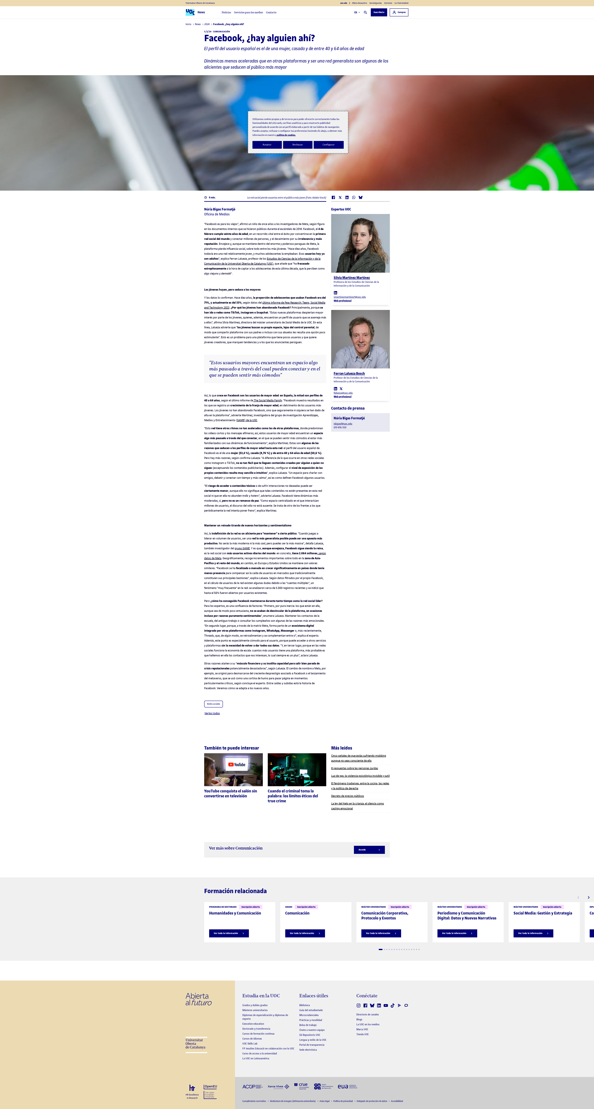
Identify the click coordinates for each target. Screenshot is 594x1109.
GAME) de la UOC (247, 420)
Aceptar (267, 144)
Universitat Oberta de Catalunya (200, 3)
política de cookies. (286, 135)
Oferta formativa (359, 3)
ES (355, 12)
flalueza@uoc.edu (343, 393)
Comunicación (221, 31)
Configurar (329, 144)
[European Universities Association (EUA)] (347, 1086)
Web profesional (342, 300)
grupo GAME (242, 548)
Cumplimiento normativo (254, 1101)
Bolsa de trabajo (308, 1025)
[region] (298, 132)
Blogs (359, 1019)
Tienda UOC (362, 1034)
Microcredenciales (309, 1015)
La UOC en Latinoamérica (255, 1058)
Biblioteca (304, 1005)
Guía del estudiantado (311, 1010)
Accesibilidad (397, 1101)
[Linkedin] (335, 292)
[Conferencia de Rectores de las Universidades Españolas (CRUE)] (301, 1086)
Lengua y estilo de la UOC (312, 1040)
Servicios (388, 3)
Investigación (376, 3)
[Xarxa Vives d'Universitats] (278, 1086)
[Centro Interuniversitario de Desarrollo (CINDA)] (323, 1086)
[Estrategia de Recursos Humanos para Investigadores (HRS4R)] (192, 1092)
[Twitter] (341, 388)
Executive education (253, 1023)
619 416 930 (340, 427)
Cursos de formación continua (258, 1033)
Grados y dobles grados (255, 1005)
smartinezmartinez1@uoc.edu (350, 297)
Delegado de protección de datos (372, 1101)
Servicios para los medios (248, 12)
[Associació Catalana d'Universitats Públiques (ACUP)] (252, 1086)
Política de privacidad (343, 1101)
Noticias (226, 12)
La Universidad (401, 3)
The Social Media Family (267, 400)
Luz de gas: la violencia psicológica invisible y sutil (360, 776)
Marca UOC (362, 1029)
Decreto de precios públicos (347, 796)
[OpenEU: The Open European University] (210, 1091)
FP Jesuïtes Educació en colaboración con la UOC (268, 1048)
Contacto (271, 12)
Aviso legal (325, 1101)
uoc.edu (343, 3)
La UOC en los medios (367, 1024)
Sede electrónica (308, 1049)
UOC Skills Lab (249, 1043)
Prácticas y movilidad (310, 1020)
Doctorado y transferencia (256, 1028)
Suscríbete (379, 12)
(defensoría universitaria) (293, 1101)
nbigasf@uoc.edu (343, 423)
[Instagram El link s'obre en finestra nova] (358, 1005)
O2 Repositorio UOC (309, 1035)
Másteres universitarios (255, 1010)
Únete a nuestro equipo (312, 1030)
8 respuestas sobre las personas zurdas (354, 768)
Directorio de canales (367, 1014)
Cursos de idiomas (252, 1038)
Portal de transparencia (311, 1044)
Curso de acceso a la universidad (259, 1053)
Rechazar (298, 144)
